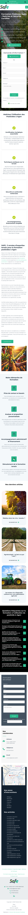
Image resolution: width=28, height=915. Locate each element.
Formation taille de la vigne (13, 820)
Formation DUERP (11, 829)
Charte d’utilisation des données (14, 909)
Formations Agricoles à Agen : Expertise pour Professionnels (14, 874)
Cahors (8, 804)
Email (4, 73)
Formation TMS (10, 818)
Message (5, 83)
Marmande (9, 798)
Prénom (5, 62)
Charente (9, 802)
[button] (12, 1)
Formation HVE (10, 823)
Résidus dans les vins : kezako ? (14, 518)
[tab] (14, 621)
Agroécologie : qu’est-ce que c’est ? (14, 555)
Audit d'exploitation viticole (13, 853)
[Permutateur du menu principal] (26, 7)
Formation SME (10, 822)
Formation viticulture (12, 816)
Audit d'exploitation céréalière (14, 855)
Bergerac (9, 807)
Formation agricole (11, 848)
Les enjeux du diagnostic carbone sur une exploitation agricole (14, 594)
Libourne (9, 800)
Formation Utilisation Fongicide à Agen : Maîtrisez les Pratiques (14, 869)
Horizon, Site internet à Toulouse (17, 912)
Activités (14, 906)
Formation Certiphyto (12, 831)
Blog (14, 904)
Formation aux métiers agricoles (14, 839)
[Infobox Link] (9, 741)
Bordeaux (9, 805)
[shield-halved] (9, 103)
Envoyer (14, 94)
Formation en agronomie (13, 825)
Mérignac (9, 797)
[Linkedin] (14, 896)
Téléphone (5, 78)
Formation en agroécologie (13, 827)
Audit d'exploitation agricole (13, 857)
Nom (4, 68)
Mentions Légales (14, 908)
